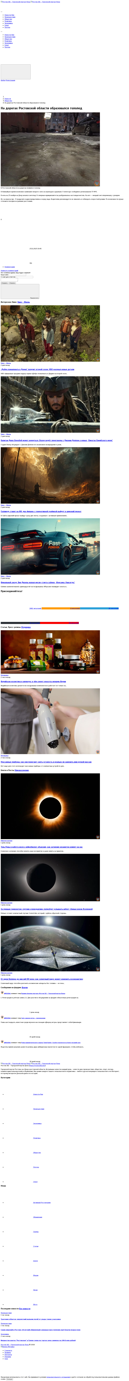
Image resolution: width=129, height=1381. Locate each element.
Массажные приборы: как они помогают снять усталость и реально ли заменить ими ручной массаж (46, 762)
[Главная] (19, 97)
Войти (3, 80)
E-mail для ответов (8, 277)
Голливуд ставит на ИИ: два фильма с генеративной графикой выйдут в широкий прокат (41, 511)
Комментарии (10, 267)
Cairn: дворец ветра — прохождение (33, 1018)
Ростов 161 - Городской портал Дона (15, 1345)
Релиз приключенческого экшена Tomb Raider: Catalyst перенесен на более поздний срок (50, 1043)
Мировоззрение (22, 770)
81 (113, 608)
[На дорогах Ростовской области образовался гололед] (50, 186)
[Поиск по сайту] (15, 63)
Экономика (5, 1334)
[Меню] (1, 11)
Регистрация (10, 80)
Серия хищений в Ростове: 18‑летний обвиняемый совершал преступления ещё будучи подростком (40, 1330)
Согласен (9, 1379)
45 (34, 623)
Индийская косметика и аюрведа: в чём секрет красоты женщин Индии (33, 681)
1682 (35, 608)
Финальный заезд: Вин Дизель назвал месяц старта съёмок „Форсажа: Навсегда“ (38, 582)
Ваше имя (5, 275)
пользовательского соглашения (58, 1377)
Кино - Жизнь (23, 302)
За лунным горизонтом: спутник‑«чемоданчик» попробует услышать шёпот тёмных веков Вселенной (47, 909)
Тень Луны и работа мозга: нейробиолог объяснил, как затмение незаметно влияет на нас (42, 847)
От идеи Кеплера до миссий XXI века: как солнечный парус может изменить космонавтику (42, 979)
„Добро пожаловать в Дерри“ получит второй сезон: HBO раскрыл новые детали (37, 369)
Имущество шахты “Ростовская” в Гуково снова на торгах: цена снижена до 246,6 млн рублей (38, 1340)
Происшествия (6, 1313)
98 (73, 623)
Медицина (26, 627)
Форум (25, 987)
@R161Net (7, 993)
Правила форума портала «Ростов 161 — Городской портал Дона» (43, 993)
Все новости (24, 1308)
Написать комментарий (9, 271)
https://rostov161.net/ (37, 1066)
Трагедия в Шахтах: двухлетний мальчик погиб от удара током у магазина (31, 1319)
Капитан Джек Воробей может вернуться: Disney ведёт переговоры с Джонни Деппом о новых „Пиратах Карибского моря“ (57, 440)
